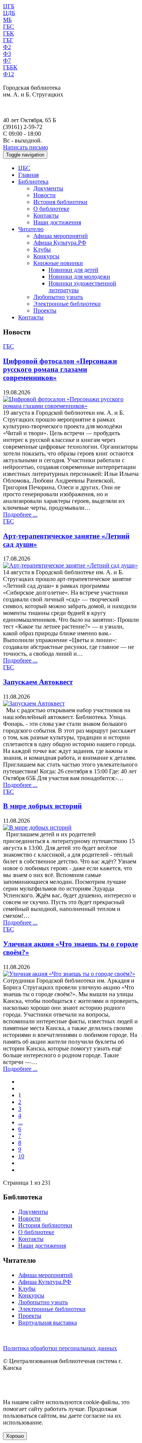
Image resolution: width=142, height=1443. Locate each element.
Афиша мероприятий (60, 236)
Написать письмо (25, 147)
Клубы (42, 249)
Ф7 (7, 60)
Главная (28, 175)
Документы (48, 188)
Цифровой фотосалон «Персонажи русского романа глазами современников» (60, 369)
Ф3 (7, 54)
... (20, 1122)
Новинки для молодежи (79, 276)
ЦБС (24, 168)
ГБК (8, 33)
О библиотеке (51, 208)
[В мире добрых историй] (37, 827)
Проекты (44, 310)
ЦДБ (9, 13)
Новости (44, 195)
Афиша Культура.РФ (59, 242)
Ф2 (7, 47)
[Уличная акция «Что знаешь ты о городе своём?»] (69, 974)
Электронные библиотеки (67, 304)
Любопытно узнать (58, 297)
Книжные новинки (58, 263)
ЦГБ (8, 6)
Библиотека (33, 181)
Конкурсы (46, 256)
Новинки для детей (73, 270)
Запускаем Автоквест (38, 682)
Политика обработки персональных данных (60, 1348)
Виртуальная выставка (47, 1322)
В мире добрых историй (42, 806)
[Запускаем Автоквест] (34, 703)
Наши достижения (57, 222)
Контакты (46, 215)
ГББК (10, 67)
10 (21, 1156)
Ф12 (8, 74)
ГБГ (8, 40)
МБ (7, 20)
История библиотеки (60, 202)
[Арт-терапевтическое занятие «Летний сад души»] (70, 565)
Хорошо (15, 1436)
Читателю (31, 229)
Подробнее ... (20, 514)
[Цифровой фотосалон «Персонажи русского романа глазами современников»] (71, 406)
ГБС (8, 26)
